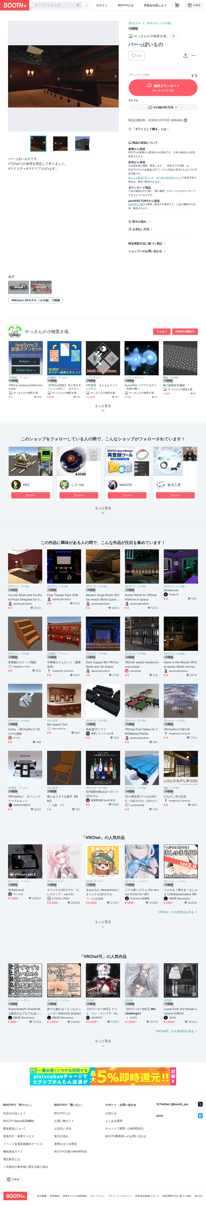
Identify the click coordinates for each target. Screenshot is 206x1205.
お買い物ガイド (64, 1120)
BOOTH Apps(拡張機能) (18, 1120)
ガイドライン (97, 1196)
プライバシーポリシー (120, 1196)
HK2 (26, 485)
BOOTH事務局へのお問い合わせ (125, 1136)
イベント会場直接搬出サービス (23, 1143)
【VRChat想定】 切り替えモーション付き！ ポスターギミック (64, 387)
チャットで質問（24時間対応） (125, 1128)
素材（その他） (171, 377)
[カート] (173, 36)
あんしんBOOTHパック (141, 177)
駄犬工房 (174, 485)
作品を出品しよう (155, 5)
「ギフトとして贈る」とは (149, 129)
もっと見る (103, 508)
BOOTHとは (126, 5)
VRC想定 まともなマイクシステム (101, 387)
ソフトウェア (93, 377)
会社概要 (42, 1196)
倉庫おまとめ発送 (65, 1143)
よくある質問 (113, 1120)
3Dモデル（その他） (160, 23)
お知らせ (111, 1113)
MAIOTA (125, 485)
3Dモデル (134, 23)
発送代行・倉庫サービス (18, 1136)
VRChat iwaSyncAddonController (26, 387)
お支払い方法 (140, 229)
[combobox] (56, 5)
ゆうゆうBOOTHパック (169, 177)
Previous (11, 76)
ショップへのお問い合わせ (145, 251)
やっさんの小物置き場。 (49, 331)
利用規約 (55, 1196)
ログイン (101, 5)
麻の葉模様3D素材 (174, 385)
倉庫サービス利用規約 (75, 1196)
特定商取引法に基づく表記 (145, 243)
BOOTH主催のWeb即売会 (70, 1151)
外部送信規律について (147, 1196)
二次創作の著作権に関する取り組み (25, 1166)
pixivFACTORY (136, 204)
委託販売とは (11, 1159)
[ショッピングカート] (177, 5)
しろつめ (77, 485)
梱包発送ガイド (13, 1151)
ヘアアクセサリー (134, 377)
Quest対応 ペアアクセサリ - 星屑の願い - (141, 387)
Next (115, 76)
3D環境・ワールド (19, 377)
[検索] (77, 5)
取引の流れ (139, 221)
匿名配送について (14, 1128)
